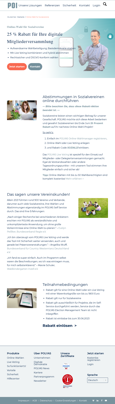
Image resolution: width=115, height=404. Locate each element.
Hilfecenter (13, 378)
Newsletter (40, 381)
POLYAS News (41, 368)
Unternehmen (42, 358)
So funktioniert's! (16, 366)
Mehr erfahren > (75, 178)
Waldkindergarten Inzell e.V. (22, 269)
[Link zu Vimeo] (93, 400)
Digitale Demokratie (40, 363)
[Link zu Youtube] (106, 400)
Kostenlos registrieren (93, 359)
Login (90, 364)
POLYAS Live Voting (58, 154)
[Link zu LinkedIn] (97, 400)
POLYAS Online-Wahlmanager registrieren (83, 138)
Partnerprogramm (44, 376)
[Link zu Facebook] (102, 400)
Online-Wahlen (15, 358)
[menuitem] (30, 5)
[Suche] (105, 5)
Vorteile (11, 370)
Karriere (38, 372)
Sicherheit (13, 374)
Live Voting (13, 362)
